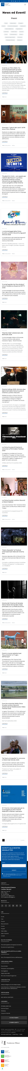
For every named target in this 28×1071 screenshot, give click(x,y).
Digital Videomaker (5, 973)
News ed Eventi (4, 923)
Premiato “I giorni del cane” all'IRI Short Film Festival (13, 128)
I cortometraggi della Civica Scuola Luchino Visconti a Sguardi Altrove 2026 (14, 232)
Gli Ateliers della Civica (6, 1006)
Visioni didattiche (9, 28)
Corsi (6, 34)
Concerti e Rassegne (12, 26)
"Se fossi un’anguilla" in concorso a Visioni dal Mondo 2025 (13, 759)
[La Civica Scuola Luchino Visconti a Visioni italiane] (14, 487)
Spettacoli (23, 26)
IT (24, 1)
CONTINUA (4, 93)
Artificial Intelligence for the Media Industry (11, 984)
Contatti (3, 935)
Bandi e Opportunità (10, 37)
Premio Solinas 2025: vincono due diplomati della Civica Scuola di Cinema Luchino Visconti (13, 390)
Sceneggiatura (4, 971)
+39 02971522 (6, 894)
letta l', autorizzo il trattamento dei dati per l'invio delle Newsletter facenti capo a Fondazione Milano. (14, 875)
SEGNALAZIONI (7, 145)
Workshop (3, 1011)
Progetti (20, 23)
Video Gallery (4, 931)
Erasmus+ (20, 40)
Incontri (21, 31)
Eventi (3, 26)
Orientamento (13, 34)
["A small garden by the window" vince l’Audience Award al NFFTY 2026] (14, 271)
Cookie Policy (15, 1034)
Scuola (2, 916)
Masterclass (14, 31)
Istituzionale (13, 23)
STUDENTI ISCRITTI (14, 1022)
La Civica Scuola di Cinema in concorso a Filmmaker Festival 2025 (13, 448)
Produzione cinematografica (7, 968)
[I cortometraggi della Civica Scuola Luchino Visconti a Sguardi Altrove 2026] (14, 218)
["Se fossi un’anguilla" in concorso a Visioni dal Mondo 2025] (14, 745)
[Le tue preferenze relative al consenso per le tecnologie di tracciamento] (2, 1068)
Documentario (4, 966)
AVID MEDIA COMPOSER (7, 997)
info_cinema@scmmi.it (9, 895)
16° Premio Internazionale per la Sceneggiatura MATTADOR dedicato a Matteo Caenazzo (13, 809)
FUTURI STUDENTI (14, 1017)
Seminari (6, 31)
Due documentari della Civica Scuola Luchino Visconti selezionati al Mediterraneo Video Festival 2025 (13, 706)
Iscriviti (14, 870)
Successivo (22, 840)
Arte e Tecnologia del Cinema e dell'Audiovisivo (11, 957)
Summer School (4, 1008)
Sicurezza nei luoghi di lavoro (7, 947)
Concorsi (20, 37)
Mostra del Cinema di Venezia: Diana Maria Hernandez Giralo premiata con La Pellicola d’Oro (13, 604)
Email (3, 862)
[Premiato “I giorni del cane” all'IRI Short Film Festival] (14, 114)
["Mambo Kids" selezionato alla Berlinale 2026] (14, 319)
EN (26, 1)
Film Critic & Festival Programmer (8, 975)
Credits (20, 1034)
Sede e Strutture (5, 933)
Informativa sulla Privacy (11, 873)
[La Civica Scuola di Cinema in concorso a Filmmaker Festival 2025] (14, 434)
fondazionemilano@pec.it (9, 897)
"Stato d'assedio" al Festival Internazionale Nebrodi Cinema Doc (13, 551)
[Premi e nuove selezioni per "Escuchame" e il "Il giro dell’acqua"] (14, 640)
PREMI (5, 96)
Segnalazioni (19, 28)
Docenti (3, 921)
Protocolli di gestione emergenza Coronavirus (11, 944)
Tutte (6, 23)
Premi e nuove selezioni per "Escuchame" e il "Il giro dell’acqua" (11, 655)
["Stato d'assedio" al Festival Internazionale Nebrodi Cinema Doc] (14, 536)
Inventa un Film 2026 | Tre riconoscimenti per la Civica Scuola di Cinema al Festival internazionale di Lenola (11, 70)
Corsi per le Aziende (5, 1013)
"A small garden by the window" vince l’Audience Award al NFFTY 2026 (13, 286)
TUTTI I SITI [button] (2, 1)
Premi (21, 34)
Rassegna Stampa (10, 40)
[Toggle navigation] (25, 4)
